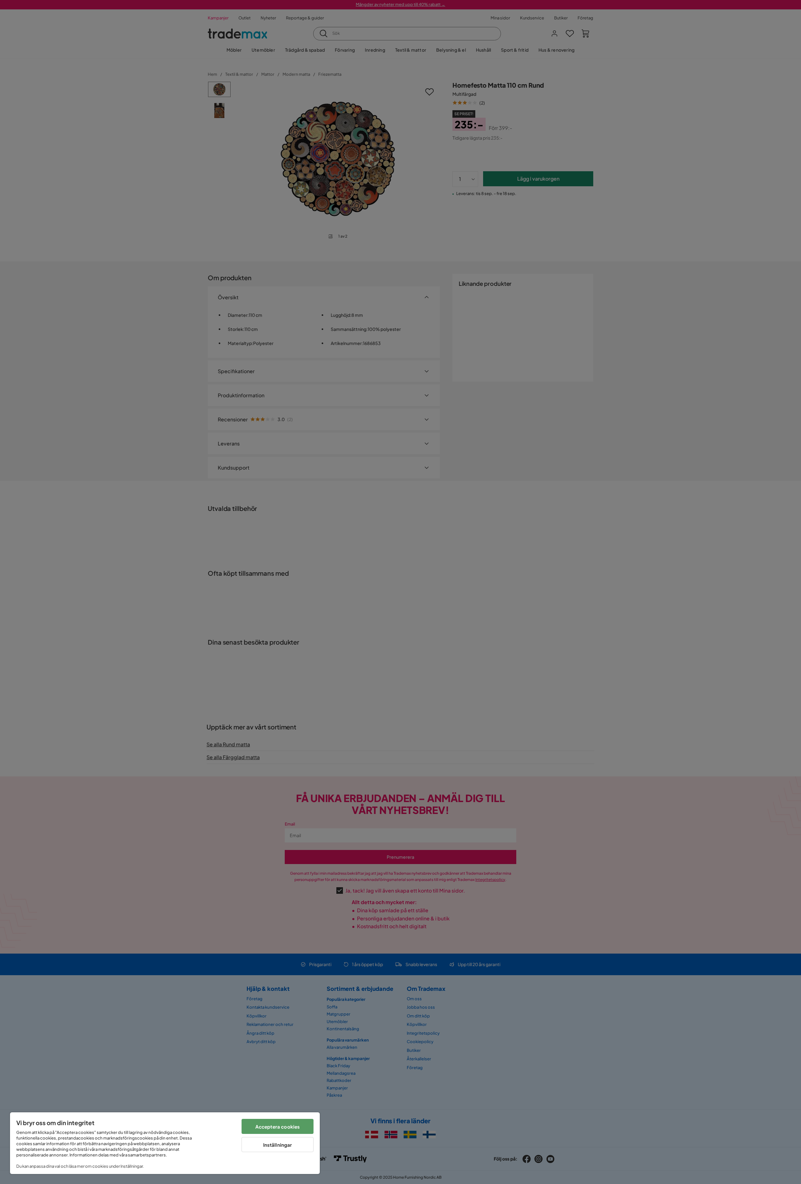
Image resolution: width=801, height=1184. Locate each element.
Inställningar (277, 1145)
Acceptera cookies (277, 1127)
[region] (165, 1143)
